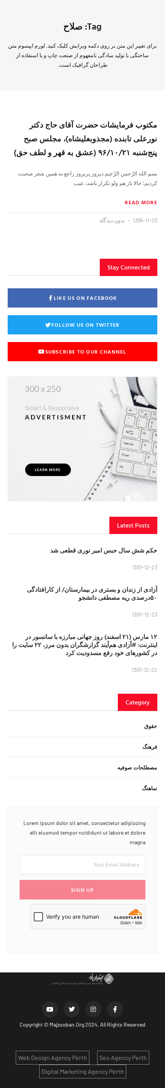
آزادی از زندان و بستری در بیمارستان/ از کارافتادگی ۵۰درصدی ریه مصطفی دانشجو (92, 593)
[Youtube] (50, 1009)
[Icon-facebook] (115, 1009)
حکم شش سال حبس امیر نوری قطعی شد (103, 550)
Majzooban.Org (67, 1024)
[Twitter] (72, 1009)
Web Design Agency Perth (52, 1057)
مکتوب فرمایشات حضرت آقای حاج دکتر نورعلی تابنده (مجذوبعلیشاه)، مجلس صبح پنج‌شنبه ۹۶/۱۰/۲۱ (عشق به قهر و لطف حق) (85, 138)
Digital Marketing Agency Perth (82, 1071)
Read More (141, 202)
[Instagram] (94, 1009)
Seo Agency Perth (123, 1057)
